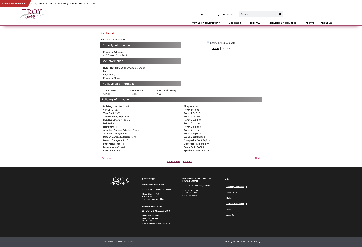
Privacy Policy (232, 241)
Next (257, 158)
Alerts (310, 23)
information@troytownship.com (154, 199)
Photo (215, 48)
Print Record (107, 33)
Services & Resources (282, 23)
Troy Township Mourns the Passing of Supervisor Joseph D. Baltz (65, 3)
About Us (326, 23)
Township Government (206, 23)
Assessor (235, 23)
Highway (255, 23)
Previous (106, 158)
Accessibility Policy (250, 241)
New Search (173, 161)
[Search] (280, 14)
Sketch (226, 48)
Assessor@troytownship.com (158, 223)
